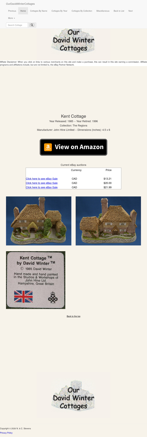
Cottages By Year (59, 10)
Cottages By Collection (82, 10)
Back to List (119, 10)
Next (130, 10)
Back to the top (73, 316)
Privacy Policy (6, 432)
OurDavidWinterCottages (20, 3)
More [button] (10, 18)
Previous (12, 10)
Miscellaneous (102, 10)
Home (23, 10)
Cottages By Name (38, 10)
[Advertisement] (73, 88)
